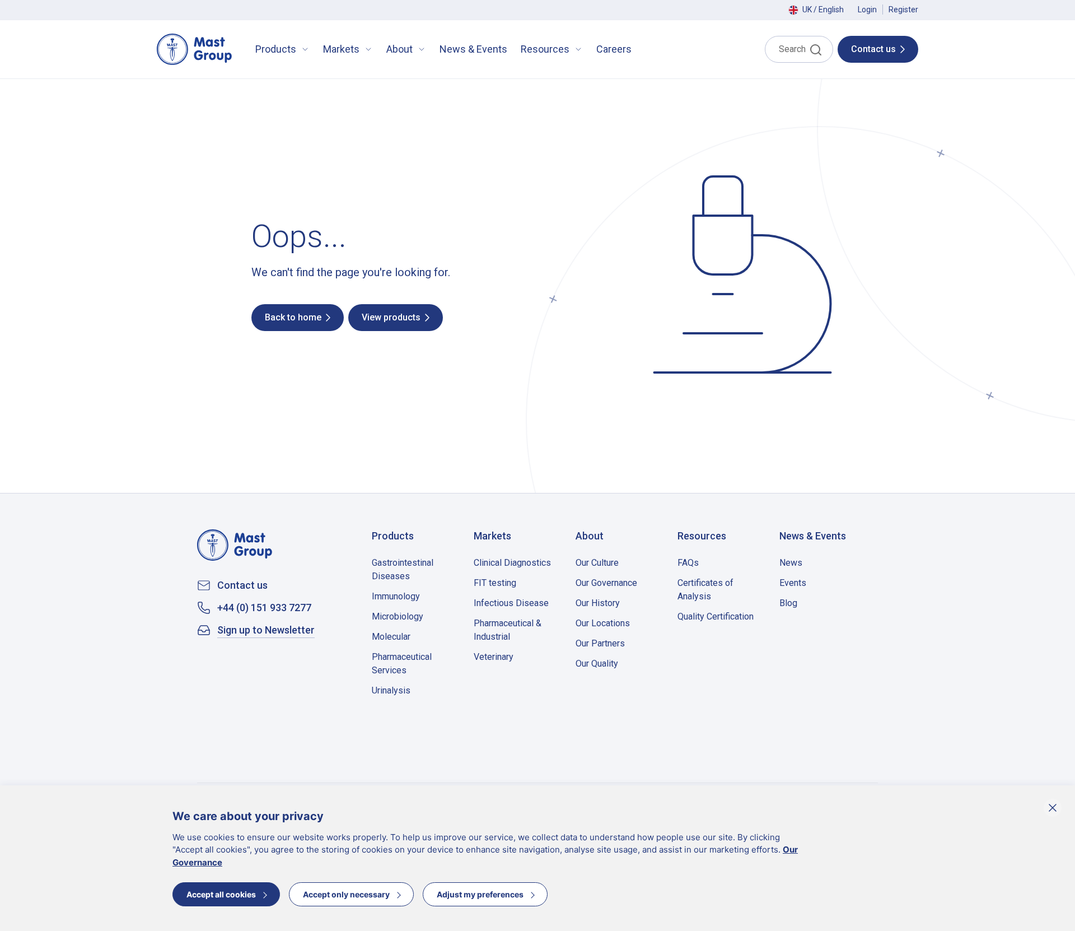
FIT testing (495, 583)
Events (792, 583)
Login (867, 9)
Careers (614, 49)
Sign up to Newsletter (266, 630)
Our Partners (600, 643)
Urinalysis (391, 690)
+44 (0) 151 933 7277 (264, 607)
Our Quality (597, 663)
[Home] (194, 49)
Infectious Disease (511, 603)
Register (903, 9)
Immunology (396, 596)
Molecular (391, 636)
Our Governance (606, 583)
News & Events (473, 49)
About (399, 49)
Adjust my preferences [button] (480, 894)
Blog (788, 603)
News (790, 562)
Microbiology (397, 616)
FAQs (688, 562)
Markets (341, 49)
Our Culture (597, 562)
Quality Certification (715, 616)
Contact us (242, 585)
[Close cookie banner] (1053, 808)
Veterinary (493, 656)
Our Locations (603, 623)
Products (275, 49)
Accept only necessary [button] (346, 894)
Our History (598, 603)
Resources (545, 49)
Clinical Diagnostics (512, 562)
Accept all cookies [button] (221, 894)
